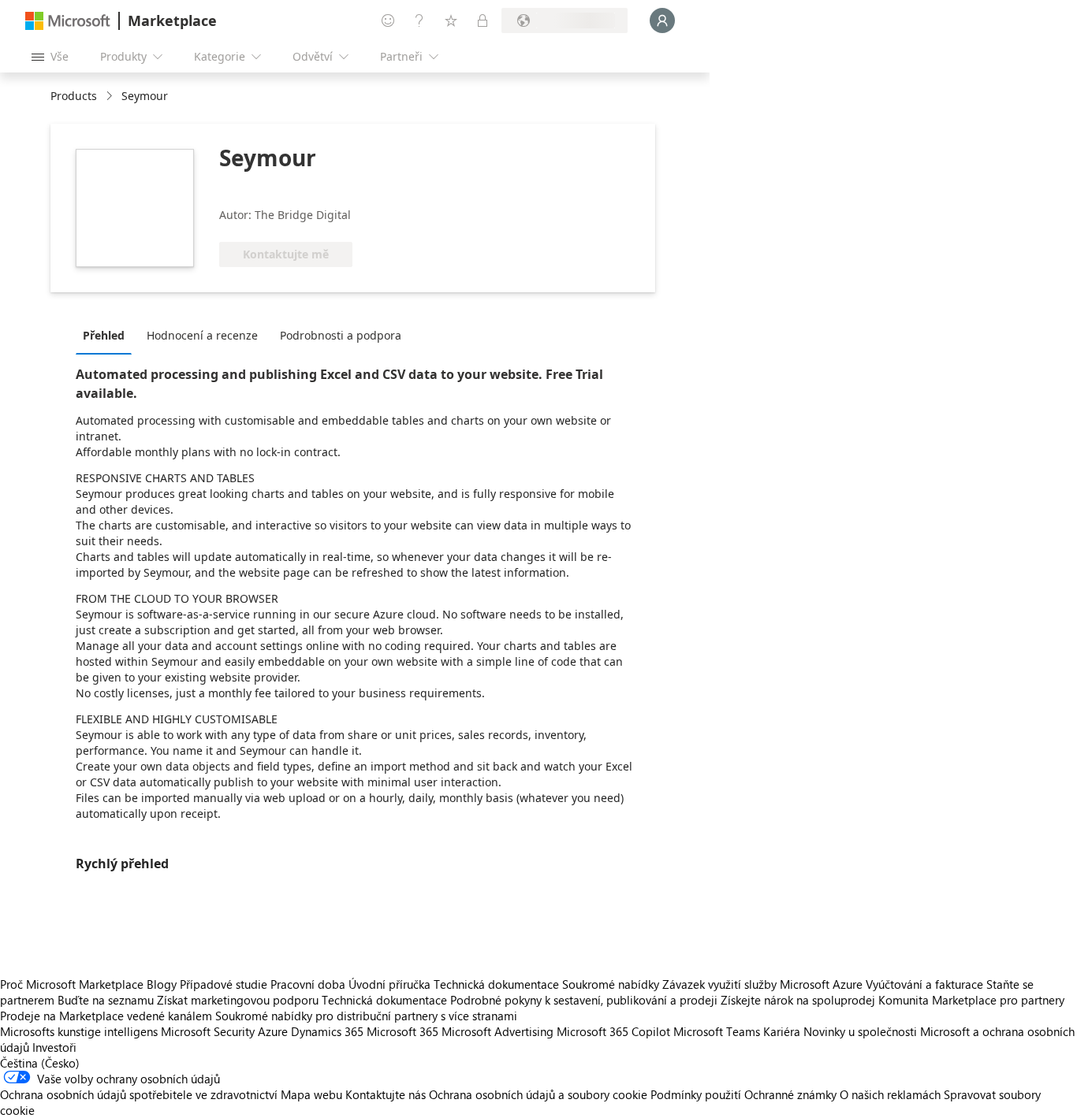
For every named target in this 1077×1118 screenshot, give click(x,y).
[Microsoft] (67, 21)
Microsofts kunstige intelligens (79, 1031)
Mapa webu (311, 1094)
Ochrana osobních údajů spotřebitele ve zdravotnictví (139, 1094)
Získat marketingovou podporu (238, 1000)
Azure (273, 1031)
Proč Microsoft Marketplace (71, 984)
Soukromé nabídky (610, 984)
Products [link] (73, 95)
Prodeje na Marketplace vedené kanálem (106, 1015)
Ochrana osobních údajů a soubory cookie (538, 1094)
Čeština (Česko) (40, 1063)
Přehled (104, 335)
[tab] (108, 335)
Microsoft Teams (716, 1031)
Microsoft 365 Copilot (613, 1031)
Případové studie (223, 984)
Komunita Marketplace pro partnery (971, 1000)
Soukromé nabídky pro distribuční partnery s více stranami (366, 1015)
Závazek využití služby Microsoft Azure (764, 984)
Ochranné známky (790, 1094)
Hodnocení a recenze (202, 335)
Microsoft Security (208, 1031)
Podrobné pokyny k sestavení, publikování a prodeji (583, 1000)
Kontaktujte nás (385, 1094)
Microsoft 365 (402, 1031)
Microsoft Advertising (497, 1031)
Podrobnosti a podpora (340, 335)
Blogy (162, 984)
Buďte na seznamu (106, 1000)
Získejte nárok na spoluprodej (798, 1000)
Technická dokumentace (496, 984)
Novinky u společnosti (860, 1031)
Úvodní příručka (389, 984)
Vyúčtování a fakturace (924, 984)
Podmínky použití (695, 1094)
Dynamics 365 (327, 1031)
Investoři (54, 1047)
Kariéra (781, 1031)
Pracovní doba (307, 984)
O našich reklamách (890, 1094)
